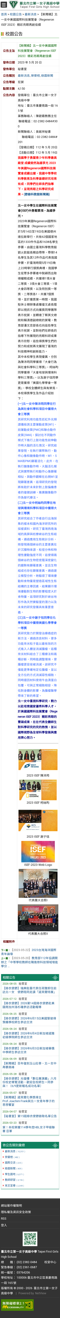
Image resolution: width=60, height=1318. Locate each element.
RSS (3, 1218)
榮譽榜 (12, 1157)
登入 (4, 1225)
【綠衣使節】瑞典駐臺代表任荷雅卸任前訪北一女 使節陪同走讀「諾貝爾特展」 (29, 990)
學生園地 (14, 1174)
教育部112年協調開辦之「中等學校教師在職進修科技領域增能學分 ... (29, 962)
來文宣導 (14, 1185)
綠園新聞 (13, 1168)
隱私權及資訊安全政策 (16, 1212)
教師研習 (14, 1179)
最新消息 (15, 1151)
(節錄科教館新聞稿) (37, 194)
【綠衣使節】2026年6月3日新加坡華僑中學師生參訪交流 (28, 1050)
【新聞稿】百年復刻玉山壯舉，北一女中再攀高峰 (29, 1065)
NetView (40, 1293)
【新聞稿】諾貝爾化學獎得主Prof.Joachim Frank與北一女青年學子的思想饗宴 (28, 1101)
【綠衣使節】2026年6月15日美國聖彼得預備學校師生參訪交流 (29, 1020)
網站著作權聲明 (11, 1205)
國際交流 (13, 1162)
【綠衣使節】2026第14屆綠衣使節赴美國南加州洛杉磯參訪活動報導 (28, 1005)
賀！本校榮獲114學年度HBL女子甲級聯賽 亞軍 (28, 1129)
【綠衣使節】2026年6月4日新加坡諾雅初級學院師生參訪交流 (28, 1035)
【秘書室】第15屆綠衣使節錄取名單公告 (29, 1116)
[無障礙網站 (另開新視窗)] (30, 1305)
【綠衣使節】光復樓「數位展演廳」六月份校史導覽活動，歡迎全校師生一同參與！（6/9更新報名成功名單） (29, 1082)
